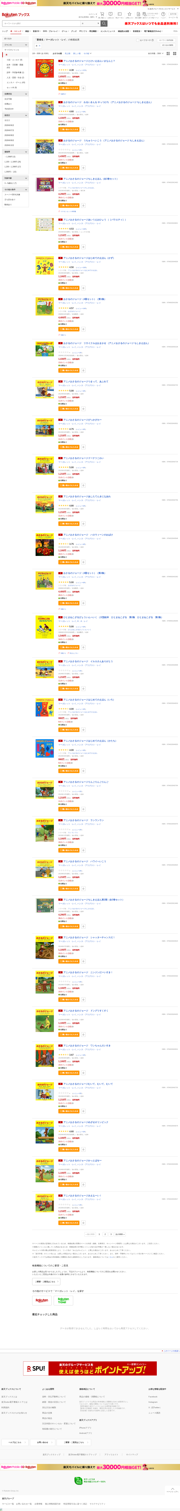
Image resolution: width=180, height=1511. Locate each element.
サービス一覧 (173, 17)
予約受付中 (9, 109)
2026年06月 (9, 125)
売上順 (67, 53)
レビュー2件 (77, 871)
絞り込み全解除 (167, 45)
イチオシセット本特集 (68, 211)
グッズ (74, 31)
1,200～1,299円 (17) (12, 167)
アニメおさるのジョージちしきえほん (81, 188)
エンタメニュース (108, 31)
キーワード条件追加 (166, 40)
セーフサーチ (145, 40)
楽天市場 (173, 14)
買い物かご (102, 18)
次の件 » (119, 1234)
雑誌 (27, 31)
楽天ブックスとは (9, 1397)
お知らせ (111, 18)
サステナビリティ (97, 1504)
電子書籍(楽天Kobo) (152, 31)
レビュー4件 (81, 429)
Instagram (153, 1402)
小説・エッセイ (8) (14, 60)
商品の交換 (47, 1413)
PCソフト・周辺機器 (88, 31)
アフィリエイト (111, 1454)
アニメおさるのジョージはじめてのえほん (82, 270)
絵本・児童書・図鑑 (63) (15, 66)
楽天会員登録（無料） (87, 17)
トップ (5, 31)
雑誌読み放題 (123, 31)
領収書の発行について (52, 1429)
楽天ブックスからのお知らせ (14, 1413)
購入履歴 (138, 18)
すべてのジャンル (11, 50)
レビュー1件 (77, 150)
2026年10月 (9, 145)
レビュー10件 (81, 267)
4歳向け (63, 94)
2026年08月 (9, 135)
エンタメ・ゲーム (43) (16, 82)
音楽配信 (136, 31)
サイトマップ (132, 1454)
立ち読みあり (9, 199)
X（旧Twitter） (155, 1407)
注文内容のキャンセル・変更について (59, 1423)
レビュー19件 (81, 229)
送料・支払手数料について (54, 1397)
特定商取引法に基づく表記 (75, 1504)
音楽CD (36, 31)
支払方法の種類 (49, 1407)
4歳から (63, 335)
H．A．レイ (82, 621)
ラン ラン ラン (73, 832)
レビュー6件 (81, 582)
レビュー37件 (81, 70)
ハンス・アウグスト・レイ (89, 65)
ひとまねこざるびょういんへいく (79, 629)
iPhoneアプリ (85, 1428)
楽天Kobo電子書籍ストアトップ (82, 1454)
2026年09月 (9, 140)
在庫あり (8, 104)
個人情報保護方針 (53, 1504)
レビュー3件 (81, 391)
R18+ (176, 31)
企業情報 (38, 1504)
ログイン (92, 14)
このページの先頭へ (172, 1351)
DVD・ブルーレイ (50, 31)
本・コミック (15, 31)
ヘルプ (163, 18)
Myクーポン (120, 18)
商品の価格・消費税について (92, 1397)
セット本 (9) (12, 87)
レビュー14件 (81, 308)
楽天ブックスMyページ (151, 18)
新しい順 (77, 53)
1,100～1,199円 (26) (12, 162)
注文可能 (8, 99)
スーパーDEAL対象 (12, 195)
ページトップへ (172, 1492)
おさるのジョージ (74, 311)
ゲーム (64, 31)
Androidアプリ (85, 1433)
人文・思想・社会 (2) (15, 77)
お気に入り (129, 18)
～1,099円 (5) (9, 157)
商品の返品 (47, 1418)
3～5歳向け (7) (10, 183)
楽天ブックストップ (51, 1454)
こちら (110, 1257)
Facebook (152, 1397)
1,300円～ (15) (10, 172)
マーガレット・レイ (67, 65)
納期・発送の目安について (54, 1402)
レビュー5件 (81, 111)
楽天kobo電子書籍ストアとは (14, 1402)
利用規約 (5, 1407)
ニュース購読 (154, 1413)
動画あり (8, 205)
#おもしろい (74, 653)
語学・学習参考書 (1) (15, 72)
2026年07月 (9, 130)
